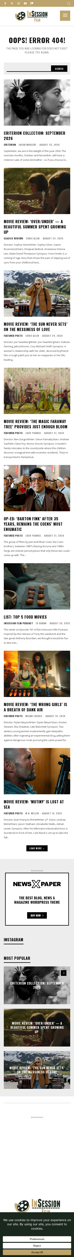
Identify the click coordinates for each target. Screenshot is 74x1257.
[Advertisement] (37, 1156)
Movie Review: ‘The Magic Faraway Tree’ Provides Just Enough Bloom (36, 423)
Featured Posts (13, 336)
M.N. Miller (32, 813)
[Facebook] (5, 3)
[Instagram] (18, 3)
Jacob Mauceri (27, 144)
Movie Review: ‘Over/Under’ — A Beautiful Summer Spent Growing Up (35, 227)
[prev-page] (57, 973)
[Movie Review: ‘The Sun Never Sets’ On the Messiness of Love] (37, 293)
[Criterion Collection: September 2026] (37, 102)
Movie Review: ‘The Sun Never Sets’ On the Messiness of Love (36, 326)
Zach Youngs (33, 433)
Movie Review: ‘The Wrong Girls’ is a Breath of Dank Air (35, 707)
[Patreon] (31, 3)
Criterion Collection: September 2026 (34, 135)
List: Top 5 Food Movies (25, 617)
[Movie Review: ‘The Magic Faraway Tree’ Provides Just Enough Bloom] (37, 391)
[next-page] (63, 973)
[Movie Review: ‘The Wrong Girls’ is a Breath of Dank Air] (37, 674)
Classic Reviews (13, 238)
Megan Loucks (33, 716)
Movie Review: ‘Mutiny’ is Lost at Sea (34, 804)
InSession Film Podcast (18, 623)
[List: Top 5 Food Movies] (37, 586)
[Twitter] (12, 3)
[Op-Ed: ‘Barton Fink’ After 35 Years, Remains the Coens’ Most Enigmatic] (37, 488)
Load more (35, 848)
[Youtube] (25, 3)
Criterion (10, 145)
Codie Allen (33, 238)
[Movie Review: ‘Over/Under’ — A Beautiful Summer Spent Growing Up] (37, 191)
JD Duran (41, 623)
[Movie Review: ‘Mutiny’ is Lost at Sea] (37, 771)
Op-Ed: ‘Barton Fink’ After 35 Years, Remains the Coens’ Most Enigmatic (33, 524)
